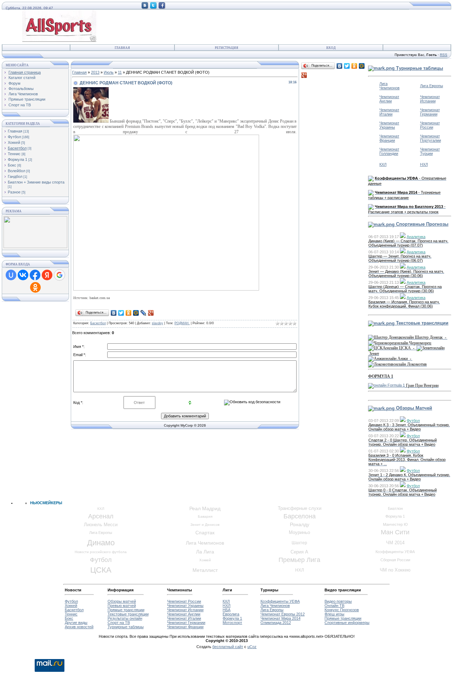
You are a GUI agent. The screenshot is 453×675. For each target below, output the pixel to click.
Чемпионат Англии (389, 99)
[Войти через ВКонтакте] (23, 275)
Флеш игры (334, 614)
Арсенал (101, 516)
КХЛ (382, 164)
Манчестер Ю (395, 524)
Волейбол (16, 171)
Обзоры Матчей (413, 408)
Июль (109, 72)
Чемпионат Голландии (389, 151)
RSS (443, 55)
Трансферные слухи (299, 508)
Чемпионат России (430, 125)
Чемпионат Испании (430, 99)
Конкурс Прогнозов (342, 610)
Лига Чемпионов (389, 85)
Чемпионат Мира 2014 (280, 618)
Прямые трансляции (126, 610)
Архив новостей (79, 627)
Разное (14, 192)
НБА (226, 610)
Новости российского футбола (101, 552)
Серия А (299, 552)
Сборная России (395, 560)
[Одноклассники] (128, 312)
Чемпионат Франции (389, 138)
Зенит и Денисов (204, 525)
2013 (95, 72)
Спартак (204, 532)
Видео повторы (338, 601)
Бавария (205, 516)
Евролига (231, 614)
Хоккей (14, 142)
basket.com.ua (100, 298)
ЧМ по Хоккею (395, 570)
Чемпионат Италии (389, 112)
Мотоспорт (232, 622)
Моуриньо (299, 532)
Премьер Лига (299, 559)
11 (120, 72)
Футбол (14, 137)
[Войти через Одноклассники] (35, 287)
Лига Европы (431, 86)
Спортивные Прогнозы (421, 224)
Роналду (299, 524)
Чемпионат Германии (430, 112)
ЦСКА (100, 570)
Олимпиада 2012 (275, 622)
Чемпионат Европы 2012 (282, 614)
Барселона (299, 516)
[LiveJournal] (143, 312)
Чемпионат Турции (430, 151)
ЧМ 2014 (395, 542)
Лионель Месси (100, 524)
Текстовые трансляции (421, 323)
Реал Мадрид (204, 508)
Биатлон (395, 508)
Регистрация (226, 48)
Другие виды (76, 622)
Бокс (12, 165)
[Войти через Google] (59, 275)
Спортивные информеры (347, 622)
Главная (122, 48)
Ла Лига (205, 552)
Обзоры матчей (122, 601)
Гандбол (15, 176)
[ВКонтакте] (113, 312)
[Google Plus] (151, 312)
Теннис (14, 154)
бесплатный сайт (227, 647)
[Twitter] (121, 312)
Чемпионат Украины (389, 125)
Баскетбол (17, 148)
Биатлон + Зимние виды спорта (36, 182)
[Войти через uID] (11, 275)
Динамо (101, 542)
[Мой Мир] (136, 312)
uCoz (252, 647)
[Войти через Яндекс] (47, 275)
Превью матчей (122, 605)
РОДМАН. (182, 323)
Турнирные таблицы (419, 68)
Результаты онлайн (125, 618)
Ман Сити (395, 532)
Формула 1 (17, 159)
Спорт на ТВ (119, 622)
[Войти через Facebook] (35, 275)
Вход (331, 48)
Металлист (205, 570)
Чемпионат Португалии (430, 138)
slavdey (157, 323)
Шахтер (299, 542)
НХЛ (424, 164)
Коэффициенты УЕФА (395, 552)
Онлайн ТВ (334, 605)
